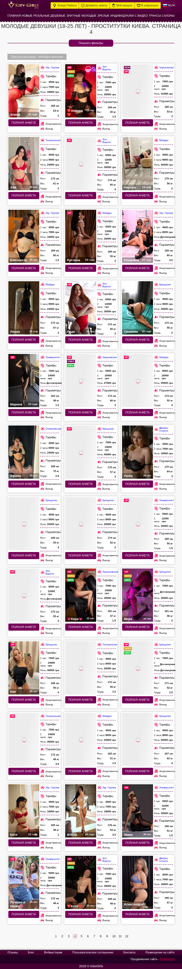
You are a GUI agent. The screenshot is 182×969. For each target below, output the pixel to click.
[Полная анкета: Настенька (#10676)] (80, 668)
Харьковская (166, 67)
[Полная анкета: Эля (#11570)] (23, 163)
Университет (53, 357)
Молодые (89, 15)
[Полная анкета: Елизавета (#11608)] (23, 236)
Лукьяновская (110, 571)
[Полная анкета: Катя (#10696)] (23, 811)
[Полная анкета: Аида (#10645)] (80, 523)
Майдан (163, 140)
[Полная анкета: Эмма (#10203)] (137, 811)
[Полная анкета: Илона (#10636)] (23, 523)
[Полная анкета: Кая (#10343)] (23, 668)
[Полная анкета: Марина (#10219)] (23, 380)
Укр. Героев (52, 67)
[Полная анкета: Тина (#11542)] (137, 380)
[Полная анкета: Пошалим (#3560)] (137, 236)
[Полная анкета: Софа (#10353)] (80, 452)
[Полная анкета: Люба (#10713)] (137, 452)
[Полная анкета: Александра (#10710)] (137, 882)
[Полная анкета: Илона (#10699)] (80, 811)
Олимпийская (53, 428)
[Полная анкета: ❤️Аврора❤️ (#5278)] (80, 90)
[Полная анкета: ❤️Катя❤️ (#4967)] (80, 882)
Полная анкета (24, 122)
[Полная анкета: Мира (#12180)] (137, 595)
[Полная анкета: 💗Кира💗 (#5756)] (80, 595)
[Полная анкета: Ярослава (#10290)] (80, 739)
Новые (27, 15)
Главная (14, 15)
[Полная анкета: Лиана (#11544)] (23, 307)
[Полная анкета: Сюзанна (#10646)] (137, 307)
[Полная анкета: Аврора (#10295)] (137, 163)
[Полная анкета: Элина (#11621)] (23, 90)
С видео (141, 15)
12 (126, 936)
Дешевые (57, 15)
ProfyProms (167, 959)
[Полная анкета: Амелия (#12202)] (137, 668)
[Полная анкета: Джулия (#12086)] (80, 380)
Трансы (155, 15)
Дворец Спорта (163, 429)
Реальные (41, 15)
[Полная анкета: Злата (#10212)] (137, 523)
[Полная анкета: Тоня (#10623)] (80, 163)
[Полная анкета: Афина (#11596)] (23, 452)
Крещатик (165, 284)
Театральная (53, 140)
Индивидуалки (122, 15)
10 (113, 936)
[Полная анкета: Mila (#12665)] (137, 90)
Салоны (168, 15)
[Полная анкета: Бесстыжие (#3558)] (23, 595)
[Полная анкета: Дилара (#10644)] (137, 739)
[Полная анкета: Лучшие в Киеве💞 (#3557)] (23, 882)
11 (120, 936)
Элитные (73, 15)
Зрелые (103, 15)
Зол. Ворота (106, 68)
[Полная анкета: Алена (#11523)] (23, 739)
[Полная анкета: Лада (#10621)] (80, 307)
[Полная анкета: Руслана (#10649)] (80, 236)
